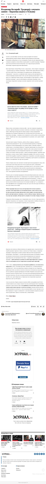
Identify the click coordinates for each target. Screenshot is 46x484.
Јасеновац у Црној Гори (18, 396)
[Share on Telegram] (40, 306)
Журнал (2, 14)
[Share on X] (9, 17)
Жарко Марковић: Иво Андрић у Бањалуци (5, 444)
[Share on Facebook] (6, 17)
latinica (18, 322)
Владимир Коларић (17, 301)
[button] (2, 1)
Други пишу (4, 6)
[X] (20, 342)
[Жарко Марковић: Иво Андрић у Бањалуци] (6, 438)
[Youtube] (24, 342)
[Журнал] (23, 1)
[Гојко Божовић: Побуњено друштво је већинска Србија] (40, 438)
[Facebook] (16, 342)
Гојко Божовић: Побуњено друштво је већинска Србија (40, 444)
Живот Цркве (12, 296)
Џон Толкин (28, 301)
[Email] (11, 17)
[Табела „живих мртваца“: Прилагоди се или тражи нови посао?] (17, 438)
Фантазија (23, 301)
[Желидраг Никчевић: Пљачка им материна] (29, 438)
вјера (12, 301)
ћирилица (14, 322)
